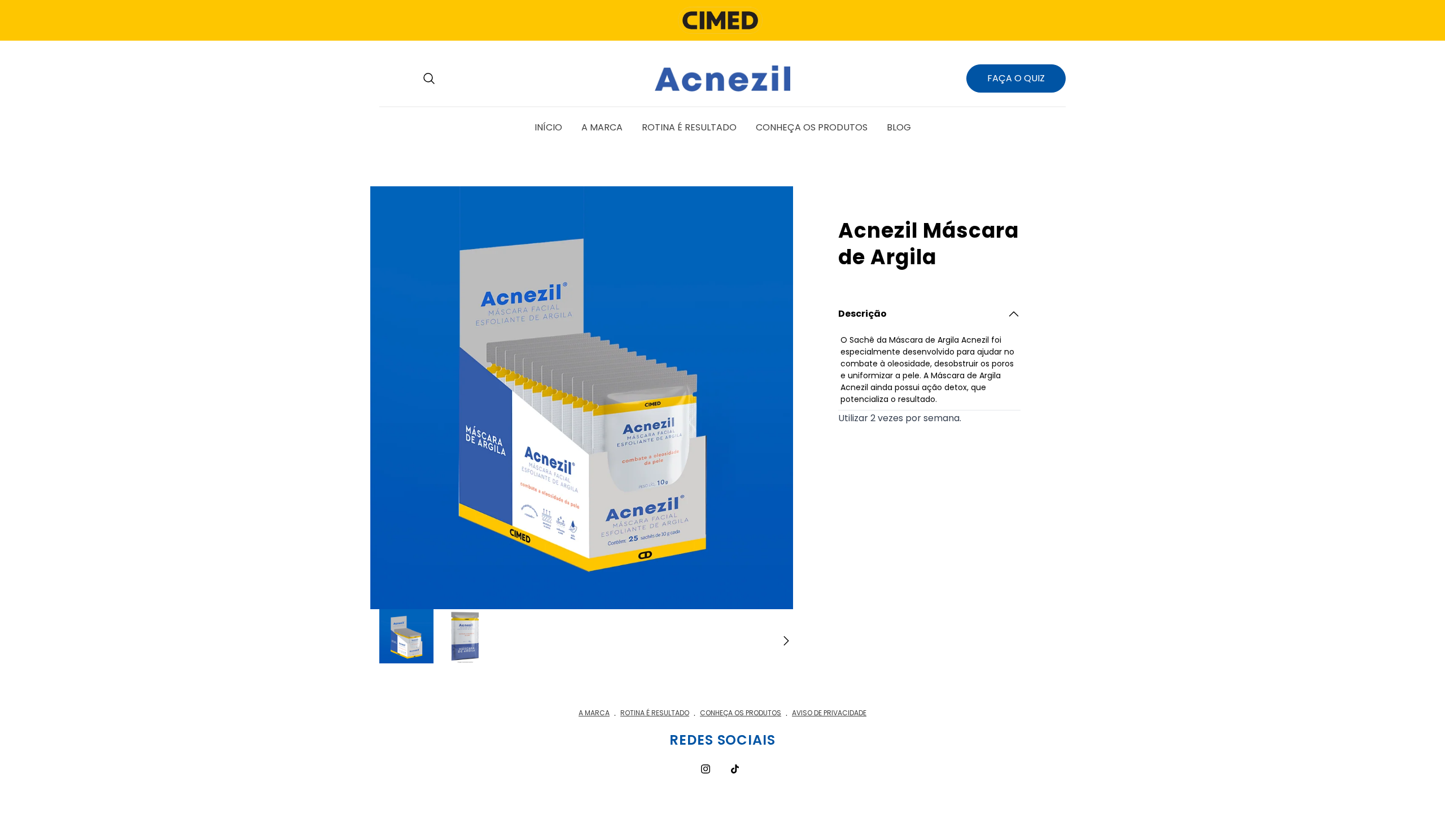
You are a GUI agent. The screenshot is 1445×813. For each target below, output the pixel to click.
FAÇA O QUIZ (1016, 78)
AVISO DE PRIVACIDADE (829, 713)
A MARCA (594, 713)
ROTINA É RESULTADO (654, 713)
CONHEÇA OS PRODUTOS (740, 713)
